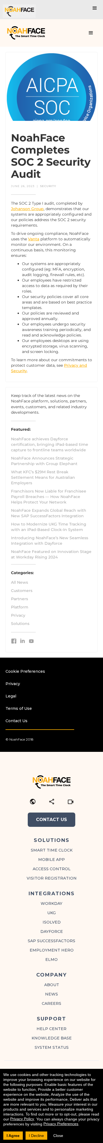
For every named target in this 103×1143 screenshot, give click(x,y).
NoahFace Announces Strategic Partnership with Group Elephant (44, 461)
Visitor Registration (52, 878)
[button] (95, 8)
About (51, 985)
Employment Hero (52, 950)
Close (58, 1135)
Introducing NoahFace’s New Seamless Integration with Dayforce (49, 540)
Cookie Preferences (25, 671)
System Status (52, 1047)
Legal (10, 696)
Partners (19, 598)
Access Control (52, 869)
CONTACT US (51, 819)
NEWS (51, 994)
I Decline (36, 1135)
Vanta (33, 239)
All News (19, 582)
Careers (51, 1003)
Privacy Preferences (60, 1124)
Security (48, 186)
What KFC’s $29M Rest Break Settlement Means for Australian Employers (43, 477)
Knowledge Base (52, 1038)
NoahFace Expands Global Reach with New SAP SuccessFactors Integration (48, 513)
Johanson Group (27, 208)
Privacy (18, 615)
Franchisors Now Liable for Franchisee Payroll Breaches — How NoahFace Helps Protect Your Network (48, 497)
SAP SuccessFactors (51, 941)
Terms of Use (18, 708)
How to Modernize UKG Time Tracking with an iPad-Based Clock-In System (48, 527)
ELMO (51, 959)
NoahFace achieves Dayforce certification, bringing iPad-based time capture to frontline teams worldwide (49, 444)
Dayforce (51, 931)
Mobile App (51, 859)
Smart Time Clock (52, 850)
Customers (21, 590)
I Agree (13, 1135)
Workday (51, 903)
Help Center (51, 1029)
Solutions (20, 623)
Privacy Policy (22, 1119)
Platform (19, 607)
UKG (51, 913)
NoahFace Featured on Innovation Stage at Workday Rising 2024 (51, 554)
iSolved (52, 922)
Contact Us (16, 720)
